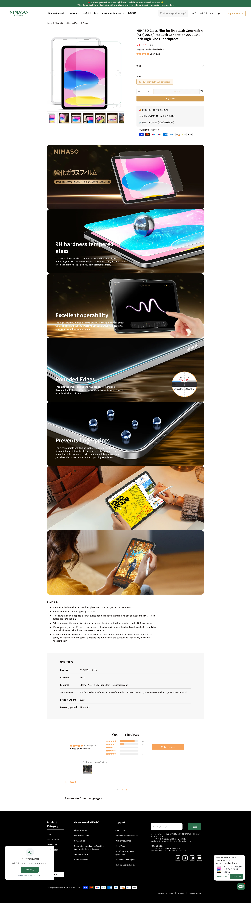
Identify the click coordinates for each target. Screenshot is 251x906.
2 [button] (122, 789)
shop (49, 834)
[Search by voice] (185, 13)
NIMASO (63, 887)
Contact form (121, 830)
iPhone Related (56, 13)
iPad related (52, 844)
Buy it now (170, 98)
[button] (219, 13)
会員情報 (132, 13)
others (73, 13)
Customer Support (111, 13)
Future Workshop (81, 835)
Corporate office (81, 854)
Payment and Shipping (125, 859)
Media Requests (81, 859)
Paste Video (120, 846)
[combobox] (173, 13)
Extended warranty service (126, 835)
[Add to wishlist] (201, 91)
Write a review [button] (168, 747)
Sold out (176, 91)
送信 (195, 827)
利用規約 (173, 834)
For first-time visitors (165, 893)
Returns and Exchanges (125, 864)
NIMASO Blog (79, 840)
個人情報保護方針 (184, 834)
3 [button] (126, 789)
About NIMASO (80, 830)
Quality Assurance (123, 840)
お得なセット (89, 13)
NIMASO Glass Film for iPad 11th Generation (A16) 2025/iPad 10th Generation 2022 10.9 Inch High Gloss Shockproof (73, 23)
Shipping (140, 49)
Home (49, 23)
